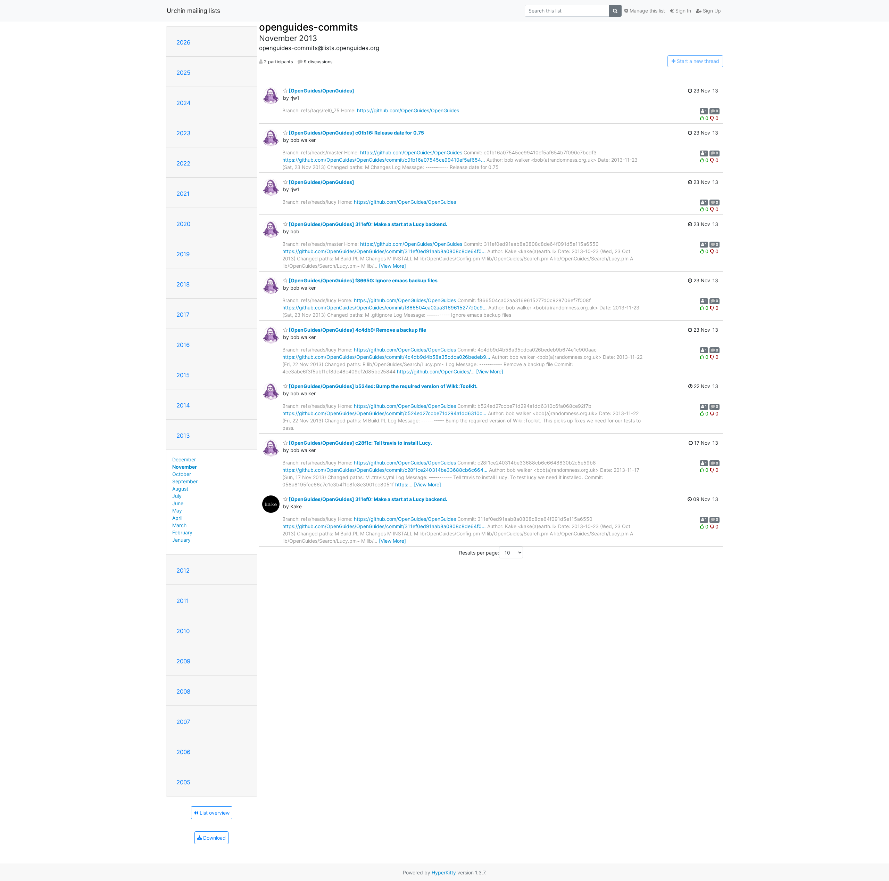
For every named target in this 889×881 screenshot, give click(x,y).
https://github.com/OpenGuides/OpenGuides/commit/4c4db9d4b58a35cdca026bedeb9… (386, 357)
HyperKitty (444, 872)
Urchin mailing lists (193, 10)
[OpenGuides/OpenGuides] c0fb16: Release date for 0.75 (356, 133)
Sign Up (711, 11)
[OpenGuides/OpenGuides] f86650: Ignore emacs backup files (363, 280)
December (184, 459)
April (177, 518)
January (181, 540)
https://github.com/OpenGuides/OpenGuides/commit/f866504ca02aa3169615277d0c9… (384, 307)
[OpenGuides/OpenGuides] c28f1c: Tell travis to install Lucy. (360, 443)
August (180, 489)
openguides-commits (308, 27)
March (179, 525)
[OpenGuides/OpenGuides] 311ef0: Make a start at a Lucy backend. (367, 224)
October (181, 474)
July (177, 496)
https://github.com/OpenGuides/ (434, 371)
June (177, 503)
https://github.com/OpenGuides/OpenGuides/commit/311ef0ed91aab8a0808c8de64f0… (384, 251)
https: (401, 484)
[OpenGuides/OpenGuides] (321, 91)
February (182, 532)
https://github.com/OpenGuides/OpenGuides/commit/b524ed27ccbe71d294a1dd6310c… (384, 413)
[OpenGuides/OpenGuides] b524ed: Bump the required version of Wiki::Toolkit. (382, 386)
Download (214, 838)
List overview (214, 813)
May (177, 511)
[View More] (392, 266)
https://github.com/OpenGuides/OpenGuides (408, 110)
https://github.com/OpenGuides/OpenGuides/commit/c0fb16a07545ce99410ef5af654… (383, 160)
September (185, 481)
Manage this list (646, 11)
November (184, 467)
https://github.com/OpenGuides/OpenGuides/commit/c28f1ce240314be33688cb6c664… (385, 470)
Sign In (682, 11)
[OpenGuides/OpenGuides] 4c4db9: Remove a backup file (357, 330)
